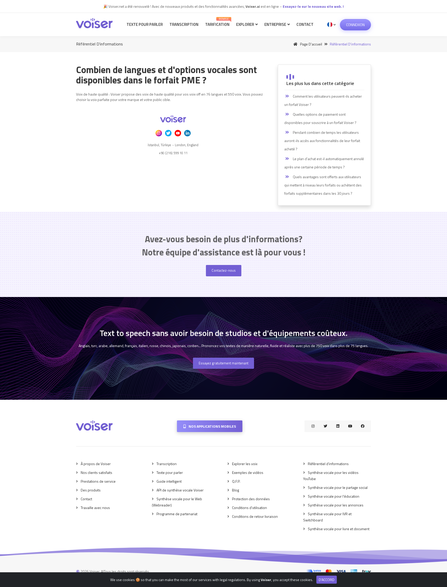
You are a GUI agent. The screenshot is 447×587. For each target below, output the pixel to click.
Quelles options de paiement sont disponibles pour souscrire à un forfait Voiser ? (320, 118)
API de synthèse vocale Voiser (180, 490)
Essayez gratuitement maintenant (223, 363)
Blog (235, 490)
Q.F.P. (236, 481)
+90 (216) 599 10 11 (173, 152)
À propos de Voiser (96, 463)
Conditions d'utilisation (249, 507)
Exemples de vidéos (247, 472)
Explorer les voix (244, 463)
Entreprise (275, 24)
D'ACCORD (326, 579)
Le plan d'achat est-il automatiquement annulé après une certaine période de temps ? (324, 163)
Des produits (91, 490)
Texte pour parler (144, 24)
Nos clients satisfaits (96, 472)
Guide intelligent (169, 481)
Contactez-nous (224, 270)
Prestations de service (98, 481)
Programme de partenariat (177, 513)
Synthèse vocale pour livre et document (338, 528)
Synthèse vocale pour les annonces (335, 505)
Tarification (217, 22)
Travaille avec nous (95, 507)
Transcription (183, 24)
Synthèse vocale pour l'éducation (333, 496)
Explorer (245, 24)
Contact (305, 24)
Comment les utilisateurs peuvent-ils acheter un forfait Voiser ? (323, 100)
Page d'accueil (310, 44)
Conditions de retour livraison (255, 516)
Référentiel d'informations (328, 463)
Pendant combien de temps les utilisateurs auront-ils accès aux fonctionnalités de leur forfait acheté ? (322, 141)
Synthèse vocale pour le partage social (338, 487)
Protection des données (251, 499)
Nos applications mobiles (212, 426)
